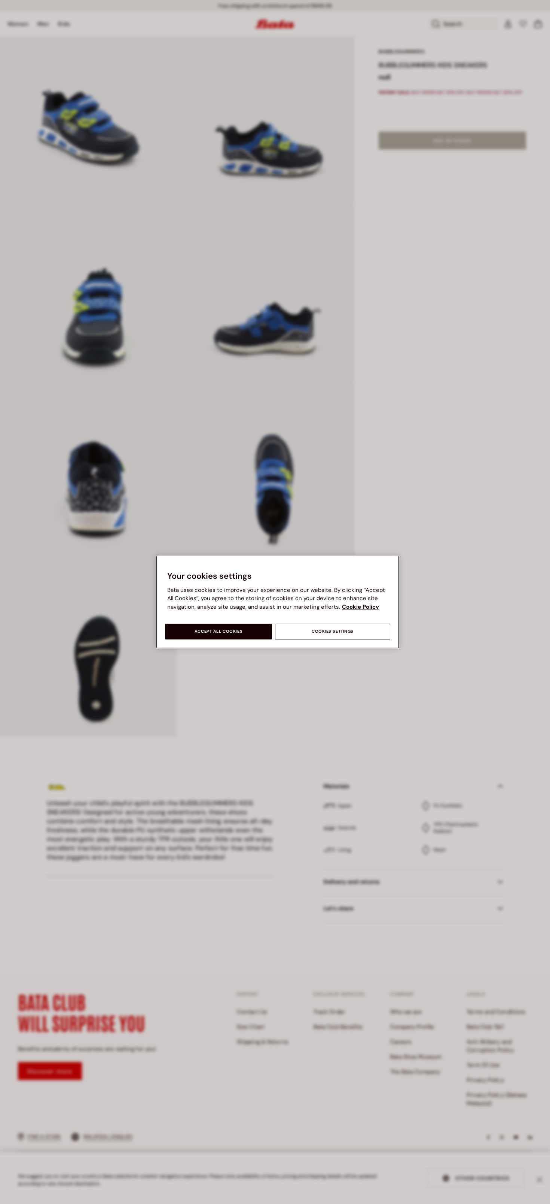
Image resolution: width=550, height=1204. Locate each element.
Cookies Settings (333, 631)
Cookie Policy (360, 607)
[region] (277, 602)
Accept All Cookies (218, 631)
